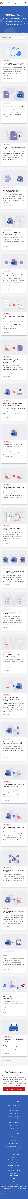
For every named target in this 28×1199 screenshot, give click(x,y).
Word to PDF (14, 1136)
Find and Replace (14, 1154)
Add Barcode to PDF (14, 1143)
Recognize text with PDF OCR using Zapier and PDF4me (12, 445)
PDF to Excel (14, 1110)
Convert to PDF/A (14, 1173)
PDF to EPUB (14, 1108)
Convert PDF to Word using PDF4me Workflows (11, 655)
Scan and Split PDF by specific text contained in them (14, 148)
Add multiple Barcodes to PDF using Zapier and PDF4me (12, 404)
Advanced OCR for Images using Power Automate (13, 997)
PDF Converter (14, 1131)
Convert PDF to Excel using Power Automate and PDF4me (14, 785)
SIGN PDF (14, 1178)
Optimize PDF (7, 1036)
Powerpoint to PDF (13, 1134)
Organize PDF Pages (14, 1165)
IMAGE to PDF (14, 1128)
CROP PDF (14, 1151)
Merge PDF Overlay (14, 1159)
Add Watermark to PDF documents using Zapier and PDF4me (12, 361)
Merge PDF (14, 1162)
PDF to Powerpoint (13, 1116)
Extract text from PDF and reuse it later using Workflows (14, 233)
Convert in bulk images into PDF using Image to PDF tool (13, 190)
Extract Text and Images (14, 1105)
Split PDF (14, 1181)
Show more (6, 1060)
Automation (7, 60)
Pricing (21, 3)
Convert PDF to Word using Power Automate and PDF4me (14, 828)
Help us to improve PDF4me (14, 1089)
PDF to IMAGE (14, 1113)
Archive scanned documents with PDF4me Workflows (13, 571)
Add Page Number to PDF (14, 1146)
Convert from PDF (9, 951)
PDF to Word (14, 1118)
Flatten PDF (13, 1157)
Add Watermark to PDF (14, 1149)
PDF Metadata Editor (14, 1170)
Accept (4, 1197)
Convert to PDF (8, 187)
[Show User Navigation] (25, 3)
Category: (4, 37)
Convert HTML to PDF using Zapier (14, 106)
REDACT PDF (14, 1176)
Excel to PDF (14, 1126)
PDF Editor (14, 1168)
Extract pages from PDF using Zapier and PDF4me (12, 274)
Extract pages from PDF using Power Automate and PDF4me (12, 742)
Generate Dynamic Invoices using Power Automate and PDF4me (13, 64)
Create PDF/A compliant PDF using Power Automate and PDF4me (12, 699)
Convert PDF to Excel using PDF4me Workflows (11, 612)
